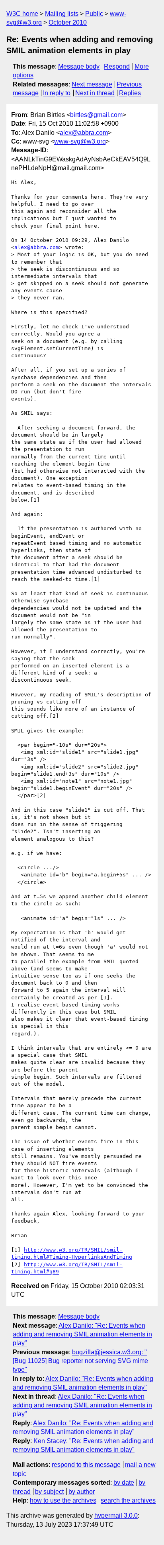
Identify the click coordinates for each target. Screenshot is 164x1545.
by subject (49, 1491)
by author (81, 1491)
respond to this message (86, 1464)
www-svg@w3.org (80, 141)
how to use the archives (63, 1500)
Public (94, 13)
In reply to (56, 93)
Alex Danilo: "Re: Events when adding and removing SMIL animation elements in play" (82, 1334)
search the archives (128, 1500)
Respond (117, 66)
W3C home (22, 13)
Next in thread (95, 93)
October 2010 (68, 22)
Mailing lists (61, 13)
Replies (130, 93)
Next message (92, 84)
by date (123, 1482)
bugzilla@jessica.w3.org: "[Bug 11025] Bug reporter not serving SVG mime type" (80, 1361)
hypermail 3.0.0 (116, 1515)
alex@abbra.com (84, 132)
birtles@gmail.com (96, 114)
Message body (79, 66)
